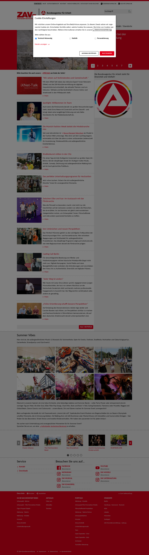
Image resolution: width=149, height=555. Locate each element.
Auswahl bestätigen (89, 53)
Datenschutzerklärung (103, 30)
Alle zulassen (107, 53)
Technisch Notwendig (45, 38)
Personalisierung (103, 38)
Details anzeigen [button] (41, 44)
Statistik (74, 38)
